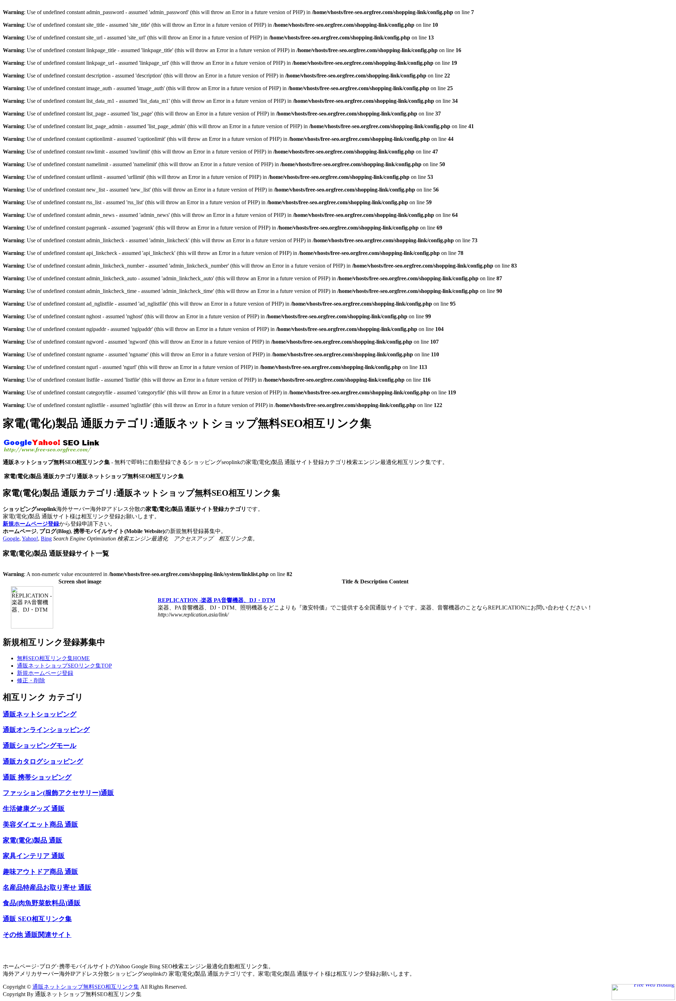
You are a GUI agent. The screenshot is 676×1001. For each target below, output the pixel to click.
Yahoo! (30, 539)
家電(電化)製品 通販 (32, 840)
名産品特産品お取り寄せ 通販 (47, 887)
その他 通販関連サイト (37, 934)
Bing (46, 539)
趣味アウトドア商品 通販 (40, 871)
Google (11, 539)
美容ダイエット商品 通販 (40, 824)
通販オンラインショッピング (46, 729)
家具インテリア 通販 (34, 855)
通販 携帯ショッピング (37, 777)
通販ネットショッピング (39, 714)
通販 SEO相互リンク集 (37, 918)
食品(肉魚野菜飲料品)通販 (42, 903)
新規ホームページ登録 (31, 524)
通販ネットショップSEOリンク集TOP (64, 666)
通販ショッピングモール (39, 745)
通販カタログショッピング (43, 761)
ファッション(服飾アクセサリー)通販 (58, 792)
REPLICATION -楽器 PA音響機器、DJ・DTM (216, 600)
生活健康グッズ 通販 (34, 808)
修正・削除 (31, 680)
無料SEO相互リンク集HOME (53, 658)
